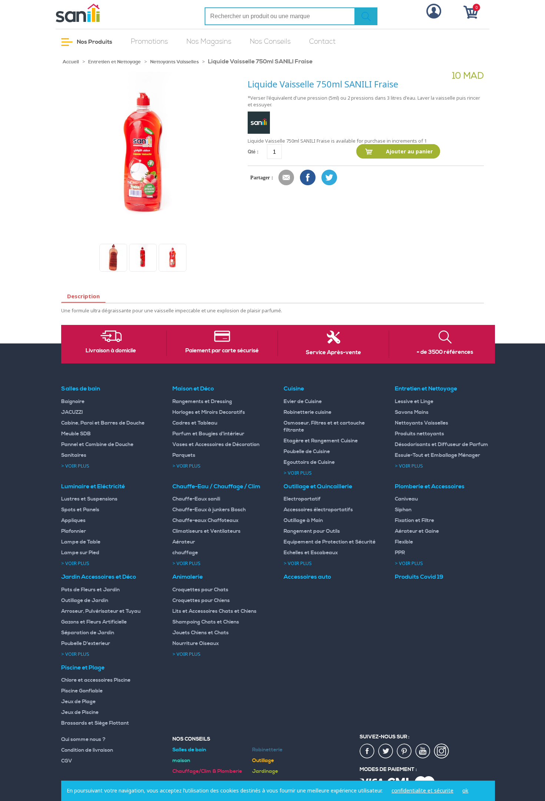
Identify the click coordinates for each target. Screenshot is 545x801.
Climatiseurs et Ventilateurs (206, 531)
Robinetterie (267, 750)
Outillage (263, 760)
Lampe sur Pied (80, 552)
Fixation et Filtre (414, 520)
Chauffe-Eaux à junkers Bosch (209, 509)
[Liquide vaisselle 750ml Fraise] (113, 257)
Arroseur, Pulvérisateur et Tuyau (101, 611)
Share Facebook (308, 178)
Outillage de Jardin (84, 600)
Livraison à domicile (111, 351)
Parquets (183, 455)
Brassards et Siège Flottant (95, 723)
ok (465, 790)
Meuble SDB (76, 434)
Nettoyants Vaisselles (174, 62)
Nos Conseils (270, 41)
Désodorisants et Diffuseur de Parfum (441, 444)
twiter (386, 751)
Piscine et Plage (83, 667)
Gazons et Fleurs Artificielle (94, 622)
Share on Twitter (329, 178)
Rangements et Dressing (202, 401)
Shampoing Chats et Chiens (205, 622)
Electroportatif (302, 499)
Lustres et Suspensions (89, 499)
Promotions (149, 41)
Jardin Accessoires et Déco (98, 577)
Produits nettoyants (419, 434)
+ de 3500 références (445, 352)
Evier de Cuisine (303, 401)
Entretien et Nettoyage (114, 62)
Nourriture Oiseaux (195, 643)
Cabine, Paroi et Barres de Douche (103, 423)
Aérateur (183, 542)
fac (367, 751)
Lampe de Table (80, 542)
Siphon (403, 509)
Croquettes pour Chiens (201, 600)
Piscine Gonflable (82, 691)
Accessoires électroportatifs (318, 509)
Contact (322, 41)
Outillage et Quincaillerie (318, 486)
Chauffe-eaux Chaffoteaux (205, 520)
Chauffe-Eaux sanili (196, 499)
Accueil (71, 62)
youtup (423, 751)
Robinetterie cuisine (307, 412)
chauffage (185, 552)
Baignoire (73, 401)
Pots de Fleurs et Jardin (90, 589)
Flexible (404, 542)
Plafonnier (73, 531)
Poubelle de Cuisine (307, 451)
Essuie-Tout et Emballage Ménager (437, 455)
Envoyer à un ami (286, 178)
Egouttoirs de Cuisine (309, 462)
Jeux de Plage (78, 701)
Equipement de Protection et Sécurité (330, 542)
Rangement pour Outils (312, 531)
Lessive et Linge (414, 401)
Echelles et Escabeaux (311, 552)
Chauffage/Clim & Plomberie (207, 771)
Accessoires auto (307, 577)
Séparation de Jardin (87, 632)
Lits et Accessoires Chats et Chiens (214, 611)
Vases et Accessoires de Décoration (216, 444)
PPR (400, 552)
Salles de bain (80, 388)
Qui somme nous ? (83, 739)
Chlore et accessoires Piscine (96, 680)
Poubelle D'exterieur (85, 643)
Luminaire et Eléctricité (93, 486)
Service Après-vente (333, 352)
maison (181, 760)
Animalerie (187, 577)
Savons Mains (412, 412)
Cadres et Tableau (194, 423)
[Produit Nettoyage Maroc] (143, 257)
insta (441, 751)
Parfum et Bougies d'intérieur (208, 434)
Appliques (73, 520)
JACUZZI (72, 412)
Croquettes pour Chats (200, 589)
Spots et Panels (80, 509)
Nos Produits (94, 42)
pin (404, 751)
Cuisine (294, 388)
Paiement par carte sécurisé (222, 351)
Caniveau (406, 499)
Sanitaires (73, 455)
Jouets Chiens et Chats (200, 632)
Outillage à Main (303, 520)
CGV (66, 761)
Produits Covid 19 (419, 577)
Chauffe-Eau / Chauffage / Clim (216, 486)
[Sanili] (106, 13)
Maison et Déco (193, 388)
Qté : (253, 151)
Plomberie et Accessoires (430, 486)
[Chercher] (365, 16)
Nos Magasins (208, 41)
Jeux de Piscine (80, 712)
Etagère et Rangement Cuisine (321, 441)
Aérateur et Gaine (417, 531)
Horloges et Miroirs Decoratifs (208, 412)
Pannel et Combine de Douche (97, 444)
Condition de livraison (87, 750)
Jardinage (265, 771)
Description (83, 296)
